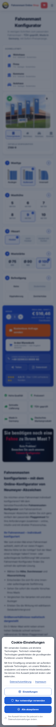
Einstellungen (30, 691)
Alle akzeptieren (30, 709)
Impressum (40, 681)
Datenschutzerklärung (20, 681)
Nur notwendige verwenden (30, 700)
